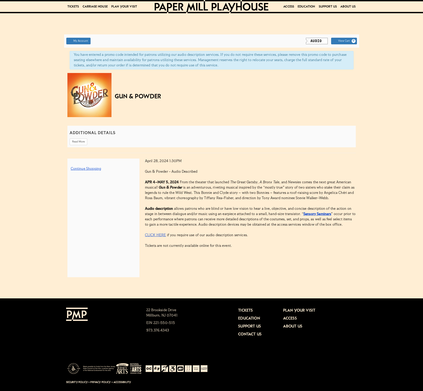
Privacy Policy (100, 382)
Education (306, 6)
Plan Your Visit (124, 6)
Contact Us (250, 334)
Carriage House (95, 6)
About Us (348, 6)
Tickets (73, 6)
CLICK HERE (155, 235)
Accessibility (122, 382)
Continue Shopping (86, 169)
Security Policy (77, 382)
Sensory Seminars (317, 214)
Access (288, 6)
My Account (80, 41)
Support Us (328, 6)
